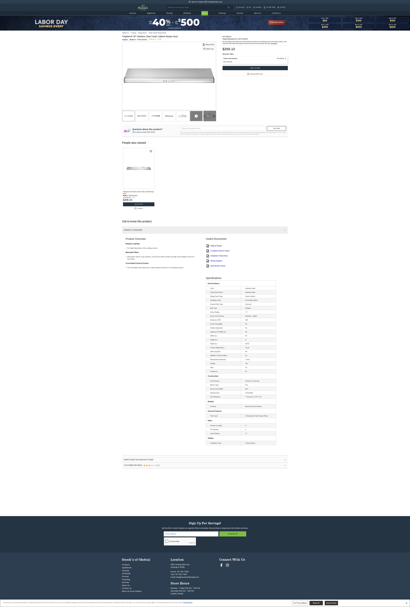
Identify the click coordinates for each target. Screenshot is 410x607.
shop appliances (276, 22)
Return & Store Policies (131, 591)
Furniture (132, 13)
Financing (222, 13)
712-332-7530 (183, 571)
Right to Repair (216, 246)
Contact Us (276, 13)
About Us (257, 13)
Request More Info (256, 74)
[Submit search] (228, 7)
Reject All (316, 603)
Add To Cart (255, 68)
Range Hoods (142, 33)
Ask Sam (276, 128)
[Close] (406, 603)
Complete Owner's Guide (219, 251)
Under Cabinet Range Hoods (157, 33)
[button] (237, 7)
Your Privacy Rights (300, 603)
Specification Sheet (217, 266)
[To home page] (143, 7)
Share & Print (209, 44)
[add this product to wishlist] (150, 151)
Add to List (209, 49)
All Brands (187, 13)
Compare (140, 208)
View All (209, 116)
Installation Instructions (219, 256)
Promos (204, 13)
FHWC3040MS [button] (142, 39)
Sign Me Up (233, 534)
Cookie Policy (187, 602)
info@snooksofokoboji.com (187, 577)
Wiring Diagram (216, 261)
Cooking (133, 33)
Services (240, 13)
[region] (205, 603)
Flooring (169, 13)
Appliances (151, 13)
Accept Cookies (331, 603)
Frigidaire (125, 39)
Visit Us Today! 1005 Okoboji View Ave (206, 2)
